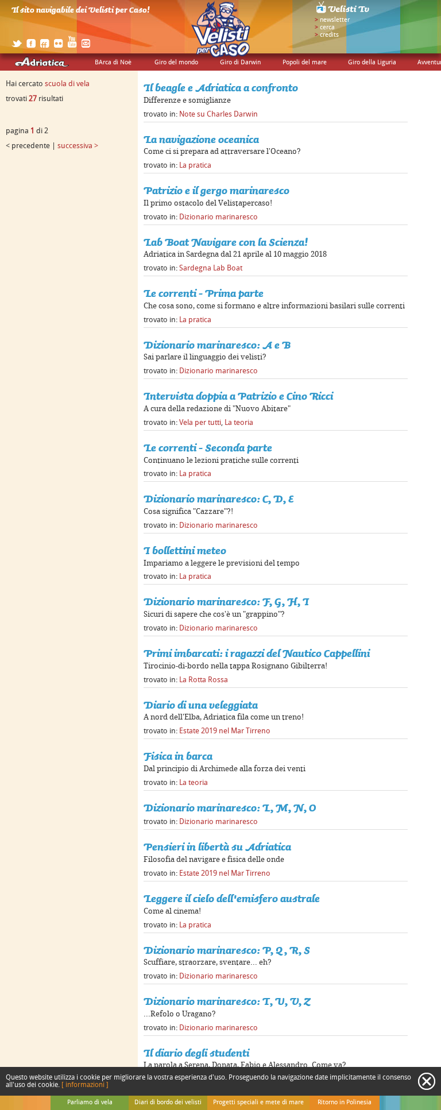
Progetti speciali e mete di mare (258, 1102)
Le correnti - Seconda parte (208, 447)
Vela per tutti (200, 423)
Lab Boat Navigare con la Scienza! (226, 242)
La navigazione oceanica (201, 139)
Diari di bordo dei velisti (168, 1102)
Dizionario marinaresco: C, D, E (219, 498)
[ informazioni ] (85, 1085)
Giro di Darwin (240, 62)
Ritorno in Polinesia (345, 1102)
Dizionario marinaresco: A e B (217, 345)
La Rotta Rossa (203, 680)
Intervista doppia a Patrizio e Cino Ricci (238, 396)
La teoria (239, 423)
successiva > (77, 146)
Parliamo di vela (90, 1102)
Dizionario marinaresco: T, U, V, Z (227, 1001)
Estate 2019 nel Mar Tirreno (224, 731)
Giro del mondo (176, 62)
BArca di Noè (113, 62)
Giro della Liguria (372, 62)
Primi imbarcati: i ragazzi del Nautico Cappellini (257, 653)
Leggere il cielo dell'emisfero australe (232, 898)
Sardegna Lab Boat (210, 268)
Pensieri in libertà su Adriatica (217, 846)
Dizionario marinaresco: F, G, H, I (226, 601)
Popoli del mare (305, 62)
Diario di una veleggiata (201, 705)
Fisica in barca (178, 756)
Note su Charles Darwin (218, 114)
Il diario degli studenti (196, 1053)
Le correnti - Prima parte (204, 293)
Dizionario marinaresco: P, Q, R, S (227, 950)
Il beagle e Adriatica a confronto (221, 87)
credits (329, 35)
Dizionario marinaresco (218, 217)
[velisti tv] (343, 12)
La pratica (195, 165)
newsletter (335, 20)
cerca (327, 27)
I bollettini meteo (185, 550)
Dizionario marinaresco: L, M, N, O (230, 807)
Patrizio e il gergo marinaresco (216, 190)
